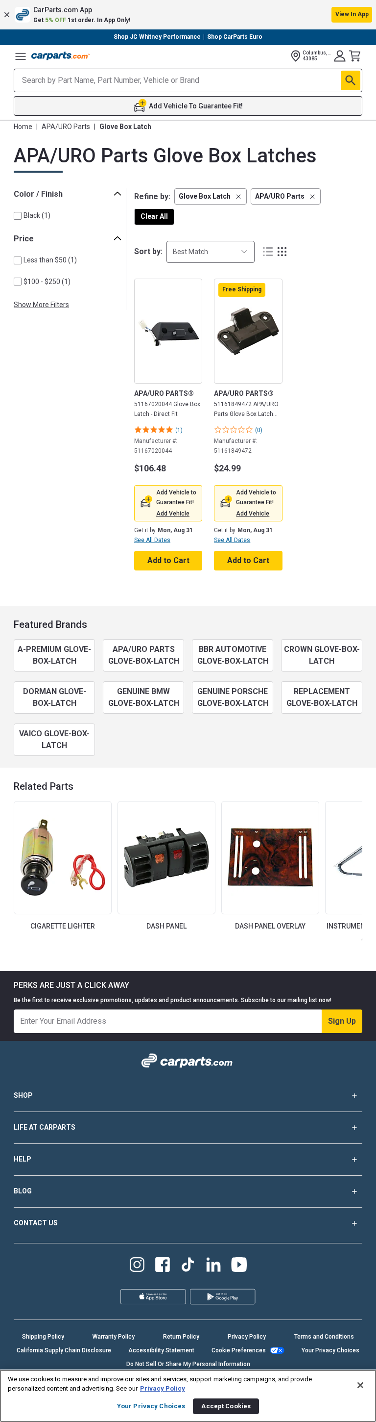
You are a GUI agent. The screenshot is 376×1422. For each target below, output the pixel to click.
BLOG (23, 1191)
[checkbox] (18, 216)
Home (23, 126)
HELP (22, 1159)
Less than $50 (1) (50, 260)
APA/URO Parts (66, 126)
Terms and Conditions (324, 1336)
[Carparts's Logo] (60, 56)
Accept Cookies (226, 1406)
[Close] (360, 1385)
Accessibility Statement (161, 1350)
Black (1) (37, 215)
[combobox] (210, 252)
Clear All (154, 216)
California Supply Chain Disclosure (64, 1350)
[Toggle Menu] (20, 56)
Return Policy (181, 1336)
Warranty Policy (114, 1336)
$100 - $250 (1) (47, 281)
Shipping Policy (43, 1336)
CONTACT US (36, 1223)
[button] (188, 14)
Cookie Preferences (239, 1350)
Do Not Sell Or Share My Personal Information (188, 1364)
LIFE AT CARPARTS (44, 1127)
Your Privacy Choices (330, 1350)
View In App (352, 14)
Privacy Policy (247, 1336)
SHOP (23, 1095)
